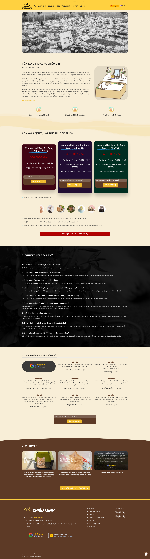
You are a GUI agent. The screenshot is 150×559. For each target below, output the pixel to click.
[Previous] (26, 32)
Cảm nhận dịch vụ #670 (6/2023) (111, 472)
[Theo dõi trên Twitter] (123, 512)
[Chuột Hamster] (66, 209)
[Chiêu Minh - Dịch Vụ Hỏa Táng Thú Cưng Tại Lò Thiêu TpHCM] (27, 6)
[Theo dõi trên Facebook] (116, 512)
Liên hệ (82, 6)
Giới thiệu (42, 6)
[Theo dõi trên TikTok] (123, 516)
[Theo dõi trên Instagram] (119, 512)
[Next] (123, 32)
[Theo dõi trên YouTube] (119, 516)
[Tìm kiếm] (35, 6)
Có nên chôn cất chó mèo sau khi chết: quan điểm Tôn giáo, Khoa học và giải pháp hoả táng (75, 473)
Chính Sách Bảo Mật (39, 554)
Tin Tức (75, 6)
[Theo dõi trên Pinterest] (116, 516)
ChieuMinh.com (26, 554)
